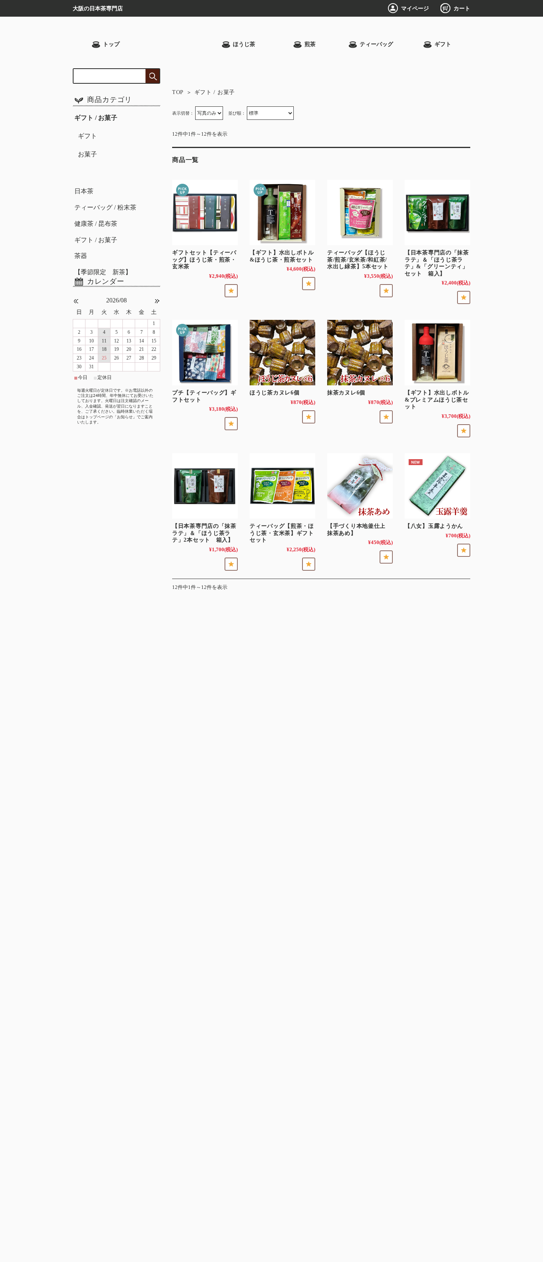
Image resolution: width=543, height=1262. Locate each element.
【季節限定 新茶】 (103, 272)
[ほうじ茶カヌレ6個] (282, 352)
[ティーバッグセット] (360, 212)
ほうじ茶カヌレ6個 (274, 392)
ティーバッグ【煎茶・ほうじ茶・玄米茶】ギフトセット (282, 533)
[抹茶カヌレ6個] (360, 352)
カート (462, 8)
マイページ (415, 8)
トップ (111, 44)
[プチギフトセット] (205, 352)
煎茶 (310, 44)
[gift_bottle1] (437, 352)
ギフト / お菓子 (95, 117)
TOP (178, 92)
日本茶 (83, 191)
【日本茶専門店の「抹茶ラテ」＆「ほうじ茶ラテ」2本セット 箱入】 (204, 533)
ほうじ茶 (244, 44)
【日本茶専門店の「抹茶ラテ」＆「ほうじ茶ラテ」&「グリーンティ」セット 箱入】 (437, 263)
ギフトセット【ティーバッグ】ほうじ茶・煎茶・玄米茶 (204, 259)
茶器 (80, 255)
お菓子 (87, 154)
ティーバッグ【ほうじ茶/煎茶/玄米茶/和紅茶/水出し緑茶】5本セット (358, 259)
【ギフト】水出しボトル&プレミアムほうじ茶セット (437, 399)
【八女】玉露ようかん (434, 526)
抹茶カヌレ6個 (346, 392)
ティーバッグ (376, 44)
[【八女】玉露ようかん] (437, 486)
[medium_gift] (205, 212)
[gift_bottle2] (282, 212)
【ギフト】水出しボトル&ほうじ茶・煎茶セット (282, 256)
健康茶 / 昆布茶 (95, 223)
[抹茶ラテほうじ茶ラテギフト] (205, 486)
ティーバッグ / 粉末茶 (105, 207)
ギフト (442, 44)
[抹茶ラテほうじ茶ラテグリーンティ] (437, 212)
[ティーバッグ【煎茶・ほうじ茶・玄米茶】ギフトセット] (282, 486)
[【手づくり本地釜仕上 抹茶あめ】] (360, 486)
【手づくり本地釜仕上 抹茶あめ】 (356, 529)
